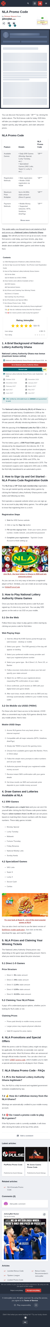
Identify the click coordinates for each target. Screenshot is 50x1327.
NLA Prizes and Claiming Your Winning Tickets (19, 290)
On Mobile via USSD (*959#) (16, 278)
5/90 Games (11, 284)
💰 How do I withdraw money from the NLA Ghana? (24, 309)
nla (25, 1322)
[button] (25, 360)
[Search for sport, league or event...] (28, 3)
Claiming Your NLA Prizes (15, 297)
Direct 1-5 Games (13, 294)
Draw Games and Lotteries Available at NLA (18, 281)
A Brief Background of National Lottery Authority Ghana (22, 262)
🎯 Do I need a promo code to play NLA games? (23, 313)
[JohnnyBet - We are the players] (3, 3)
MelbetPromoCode (12, 587)
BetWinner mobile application (13, 930)
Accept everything (33, 1290)
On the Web (11, 274)
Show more (25, 220)
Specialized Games (13, 287)
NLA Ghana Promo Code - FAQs (15, 303)
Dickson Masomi (10, 16)
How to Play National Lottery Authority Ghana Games (21, 271)
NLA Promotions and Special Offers (16, 300)
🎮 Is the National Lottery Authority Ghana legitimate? (24, 306)
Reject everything (16, 1290)
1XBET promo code (17, 1060)
